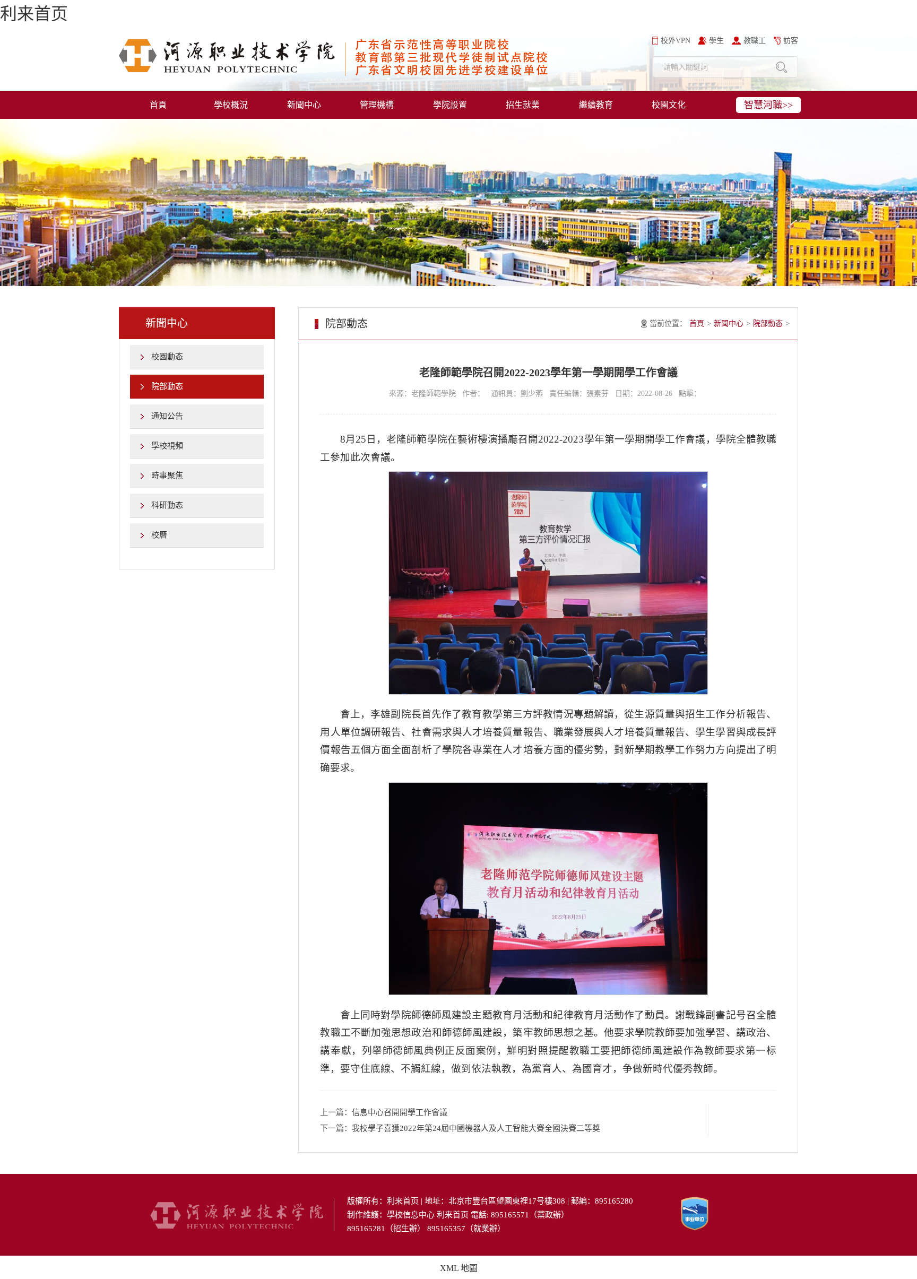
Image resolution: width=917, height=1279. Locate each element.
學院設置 (450, 104)
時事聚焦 (167, 475)
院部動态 (167, 386)
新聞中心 (304, 104)
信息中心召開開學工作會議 (399, 1112)
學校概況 (231, 104)
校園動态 (167, 356)
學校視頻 (167, 446)
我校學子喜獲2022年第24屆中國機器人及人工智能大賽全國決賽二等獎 (476, 1128)
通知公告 (167, 416)
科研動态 (167, 505)
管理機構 (377, 104)
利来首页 (34, 13)
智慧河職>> (768, 105)
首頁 (158, 104)
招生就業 (523, 104)
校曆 (159, 535)
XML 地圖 (459, 1268)
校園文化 (669, 104)
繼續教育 (596, 104)
